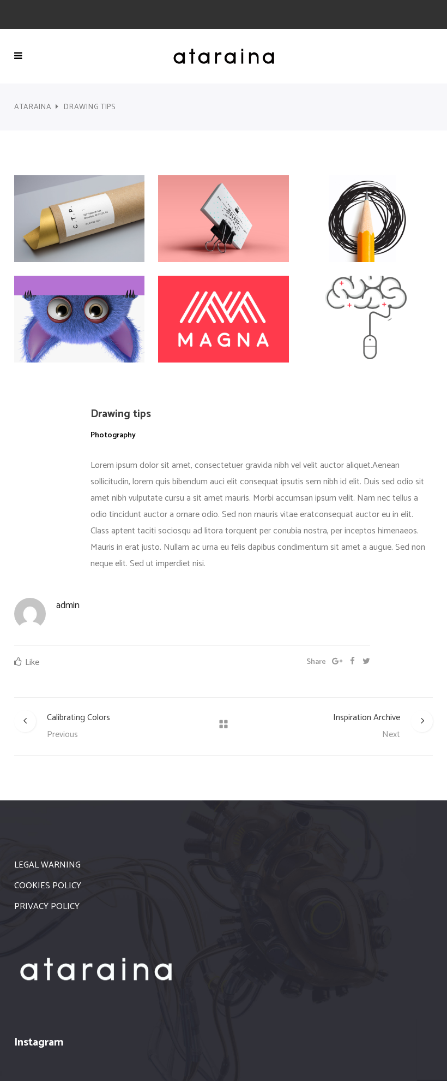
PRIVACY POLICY (47, 906)
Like (32, 662)
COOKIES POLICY (47, 885)
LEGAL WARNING (47, 865)
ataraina (33, 107)
